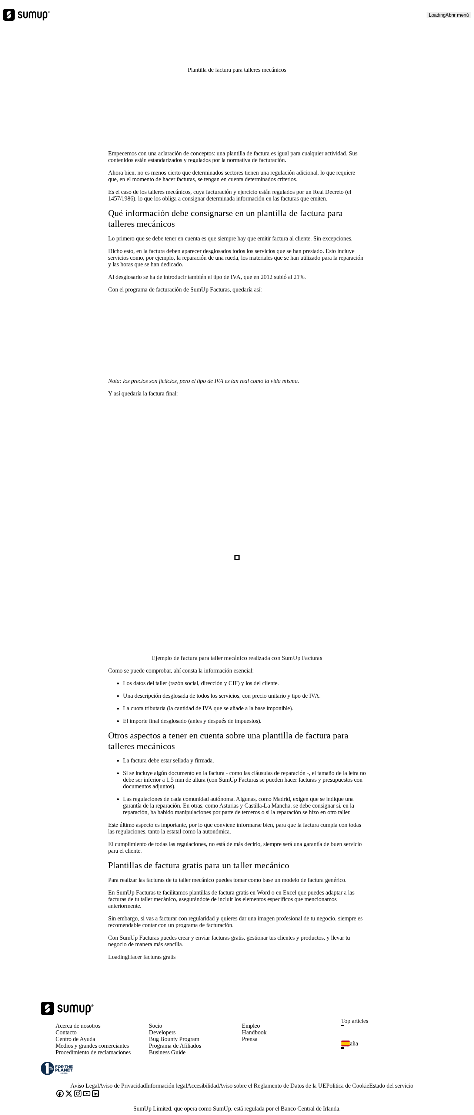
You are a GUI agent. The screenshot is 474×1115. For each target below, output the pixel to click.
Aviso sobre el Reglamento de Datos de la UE (272, 1085)
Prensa (249, 1039)
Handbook (254, 1032)
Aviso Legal (84, 1085)
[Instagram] (77, 1094)
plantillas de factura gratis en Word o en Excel (242, 892)
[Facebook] (60, 1094)
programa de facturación (153, 289)
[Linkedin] (95, 1094)
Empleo (251, 1026)
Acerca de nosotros (78, 1026)
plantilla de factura (248, 153)
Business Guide (167, 1052)
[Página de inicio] (67, 1013)
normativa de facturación (256, 160)
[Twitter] (68, 1094)
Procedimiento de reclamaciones (93, 1052)
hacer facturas (179, 179)
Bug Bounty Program (174, 1039)
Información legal (166, 1085)
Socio (155, 1026)
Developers (162, 1032)
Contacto (66, 1032)
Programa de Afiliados (175, 1045)
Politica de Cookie (347, 1085)
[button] (390, 1025)
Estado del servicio (391, 1085)
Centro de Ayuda (75, 1039)
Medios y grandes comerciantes (92, 1045)
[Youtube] (86, 1094)
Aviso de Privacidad (122, 1085)
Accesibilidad (203, 1085)
